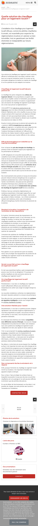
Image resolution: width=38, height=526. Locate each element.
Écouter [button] (19, 459)
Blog (8, 7)
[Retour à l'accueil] (9, 2)
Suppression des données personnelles (14, 518)
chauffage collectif (26, 227)
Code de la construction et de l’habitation (15, 109)
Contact (19, 476)
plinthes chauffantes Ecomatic (12, 302)
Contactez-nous (19, 393)
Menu (28, 2)
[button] (35, 24)
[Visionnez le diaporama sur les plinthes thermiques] (19, 429)
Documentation (9, 467)
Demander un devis (19, 498)
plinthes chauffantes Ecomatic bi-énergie (18, 332)
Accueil (3, 7)
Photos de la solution (11, 418)
